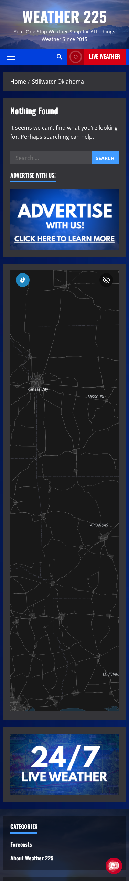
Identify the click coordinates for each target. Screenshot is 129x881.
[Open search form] (59, 56)
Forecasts (21, 844)
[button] (10, 57)
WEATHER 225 (64, 16)
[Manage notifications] (112, 865)
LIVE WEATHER (104, 56)
